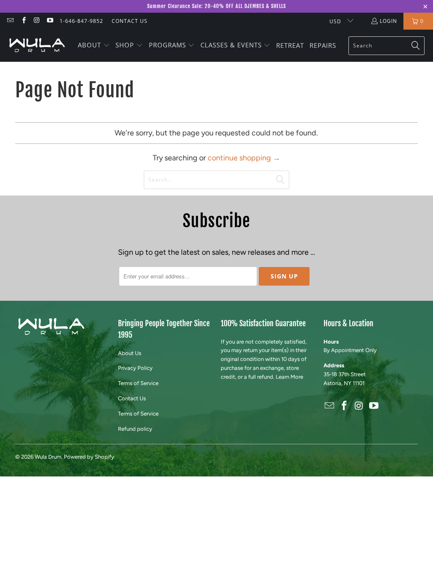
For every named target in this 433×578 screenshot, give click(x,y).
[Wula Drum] (37, 45)
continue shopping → (244, 157)
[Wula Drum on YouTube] (49, 21)
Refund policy (135, 429)
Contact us (130, 21)
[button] (94, 46)
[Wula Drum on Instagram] (36, 21)
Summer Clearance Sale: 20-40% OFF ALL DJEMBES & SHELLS (216, 6)
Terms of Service (138, 383)
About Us (129, 353)
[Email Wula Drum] (10, 21)
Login (388, 21)
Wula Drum (48, 457)
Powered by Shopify (89, 457)
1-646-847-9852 (81, 21)
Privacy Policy (135, 368)
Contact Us (132, 398)
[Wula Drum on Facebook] (23, 21)
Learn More (289, 377)
